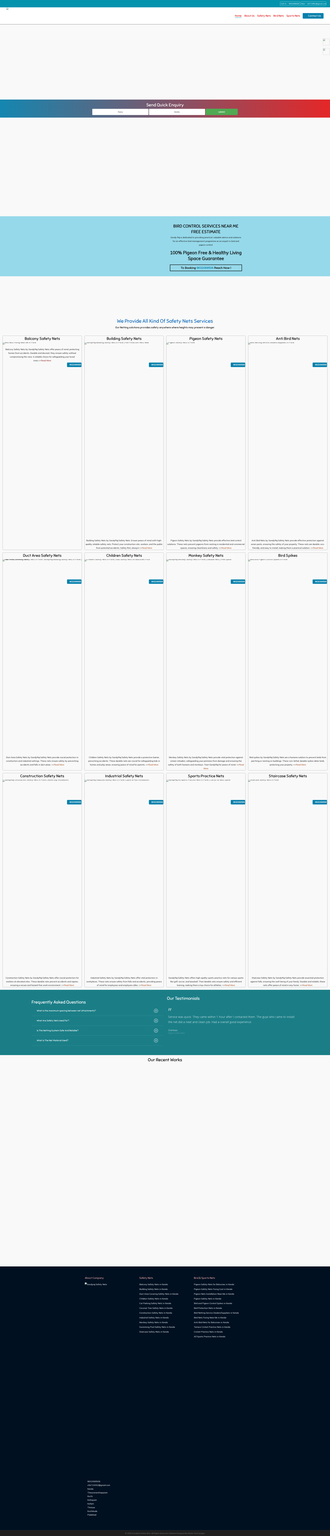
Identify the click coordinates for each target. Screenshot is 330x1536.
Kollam (90, 1503)
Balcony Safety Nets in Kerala (153, 1284)
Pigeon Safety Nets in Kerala (207, 1298)
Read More (46, 360)
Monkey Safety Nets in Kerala (153, 1322)
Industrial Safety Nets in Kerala (154, 1317)
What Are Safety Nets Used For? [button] (53, 1020)
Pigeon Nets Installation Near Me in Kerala (214, 1294)
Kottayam (92, 1500)
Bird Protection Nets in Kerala (208, 1308)
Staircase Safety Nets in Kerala (154, 1331)
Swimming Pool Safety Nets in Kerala (157, 1327)
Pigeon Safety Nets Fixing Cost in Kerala (213, 1289)
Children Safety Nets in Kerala (153, 1298)
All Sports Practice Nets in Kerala (209, 1336)
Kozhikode (92, 1511)
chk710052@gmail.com (98, 1485)
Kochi (90, 1496)
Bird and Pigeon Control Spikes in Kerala (213, 1303)
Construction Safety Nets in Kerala (155, 1313)
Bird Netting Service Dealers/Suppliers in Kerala (216, 1313)
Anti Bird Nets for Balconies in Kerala (211, 1322)
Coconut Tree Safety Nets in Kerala (155, 1308)
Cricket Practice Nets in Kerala (208, 1331)
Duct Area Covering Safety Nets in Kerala (158, 1294)
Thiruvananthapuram (97, 1492)
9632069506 (205, 268)
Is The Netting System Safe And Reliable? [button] (57, 1030)
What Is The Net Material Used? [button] (52, 1040)
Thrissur (91, 1507)
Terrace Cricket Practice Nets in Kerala (212, 1327)
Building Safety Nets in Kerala (153, 1289)
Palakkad (91, 1514)
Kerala (90, 1489)
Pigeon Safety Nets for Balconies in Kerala (214, 1284)
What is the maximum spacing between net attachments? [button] (66, 1010)
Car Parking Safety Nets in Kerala (155, 1303)
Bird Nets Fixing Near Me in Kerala (210, 1317)
